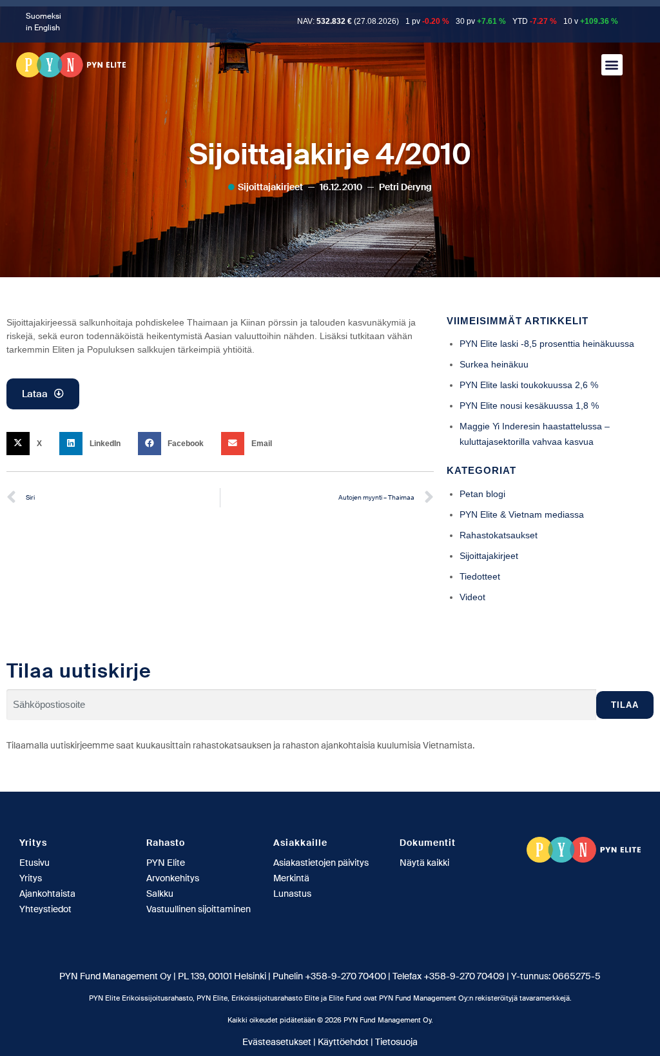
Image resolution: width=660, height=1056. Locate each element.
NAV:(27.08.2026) (348, 21)
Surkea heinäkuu (494, 364)
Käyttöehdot (343, 1042)
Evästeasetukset (276, 1042)
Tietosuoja (396, 1042)
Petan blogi (482, 494)
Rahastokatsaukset (499, 535)
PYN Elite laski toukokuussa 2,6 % (529, 385)
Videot (472, 597)
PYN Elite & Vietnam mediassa (522, 514)
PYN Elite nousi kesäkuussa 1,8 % (529, 405)
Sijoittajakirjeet (270, 187)
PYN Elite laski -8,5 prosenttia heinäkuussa (547, 343)
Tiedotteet (480, 576)
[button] (612, 64)
